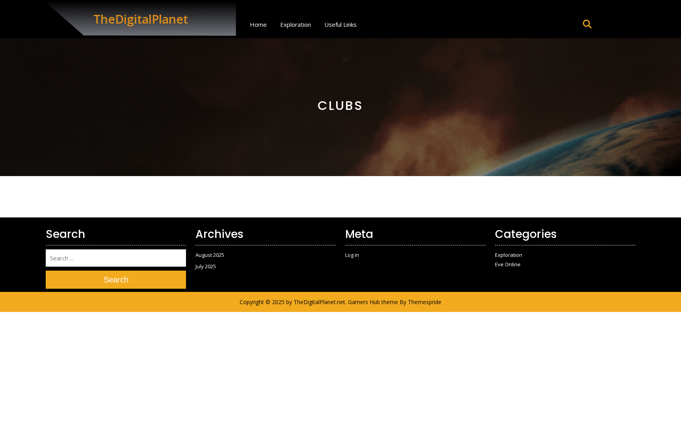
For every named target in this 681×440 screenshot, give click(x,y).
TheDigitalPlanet (140, 19)
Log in (352, 254)
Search (116, 279)
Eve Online (508, 264)
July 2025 (205, 266)
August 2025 (209, 254)
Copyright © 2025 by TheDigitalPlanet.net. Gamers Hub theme (319, 302)
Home (258, 24)
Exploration (295, 24)
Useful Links (340, 24)
